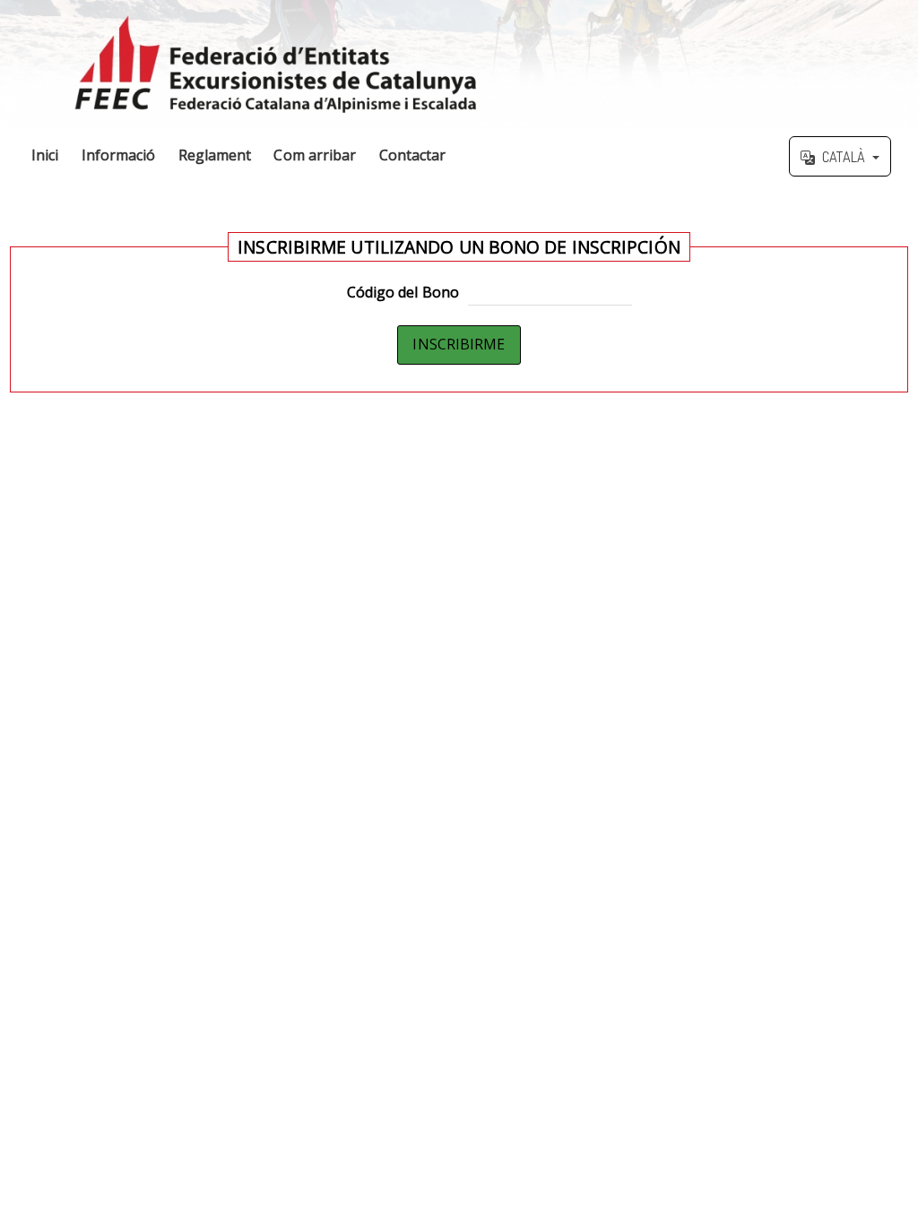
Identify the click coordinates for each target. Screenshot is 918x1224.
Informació (119, 155)
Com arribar (314, 155)
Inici (45, 155)
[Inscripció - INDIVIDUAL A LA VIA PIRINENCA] (459, 64)
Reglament (215, 155)
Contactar (412, 155)
